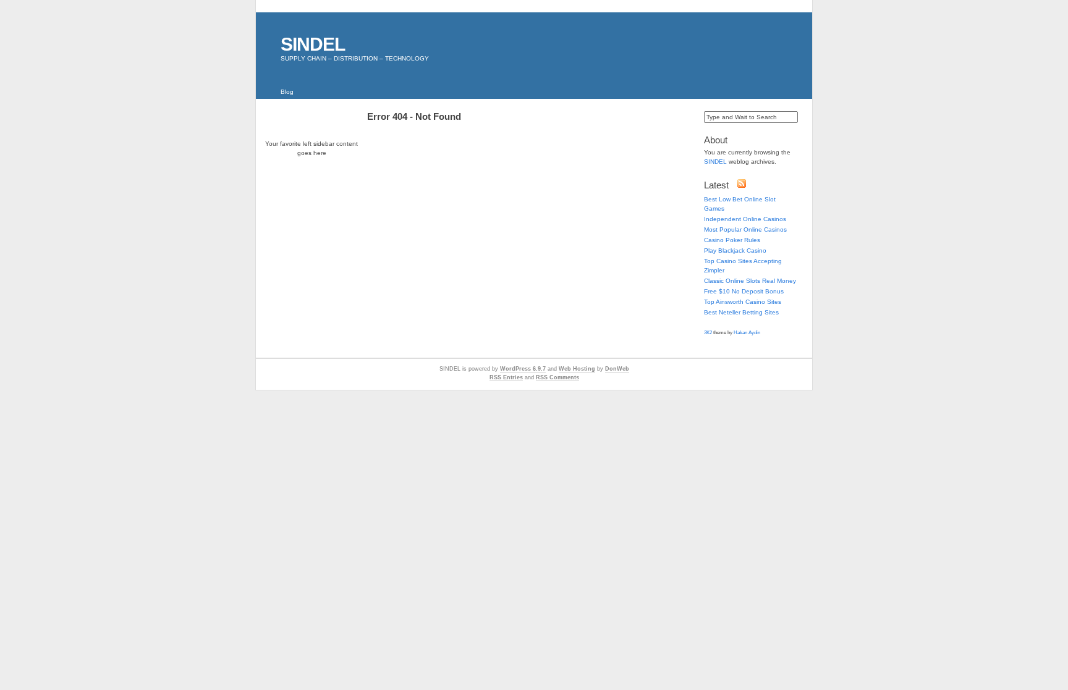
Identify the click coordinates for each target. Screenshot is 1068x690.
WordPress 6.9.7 (523, 369)
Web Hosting (577, 369)
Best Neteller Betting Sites (741, 312)
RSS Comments (557, 377)
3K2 (708, 332)
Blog (287, 91)
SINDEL (313, 44)
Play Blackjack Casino (735, 250)
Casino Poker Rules (732, 240)
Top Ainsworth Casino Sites (742, 301)
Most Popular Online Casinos (745, 229)
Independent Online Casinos (745, 219)
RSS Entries (506, 377)
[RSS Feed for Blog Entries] (742, 186)
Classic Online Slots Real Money (750, 280)
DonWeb (617, 369)
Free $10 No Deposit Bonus (744, 291)
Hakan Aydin (747, 332)
